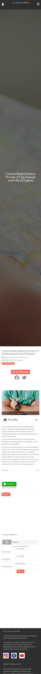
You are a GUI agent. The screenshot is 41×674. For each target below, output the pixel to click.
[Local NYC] (20, 3)
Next (37, 470)
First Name (20, 549)
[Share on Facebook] (17, 377)
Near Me (6, 494)
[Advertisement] (20, 516)
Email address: (20, 563)
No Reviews (18, 360)
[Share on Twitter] (24, 377)
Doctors (15, 542)
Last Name (20, 556)
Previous (5, 470)
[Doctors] (6, 542)
